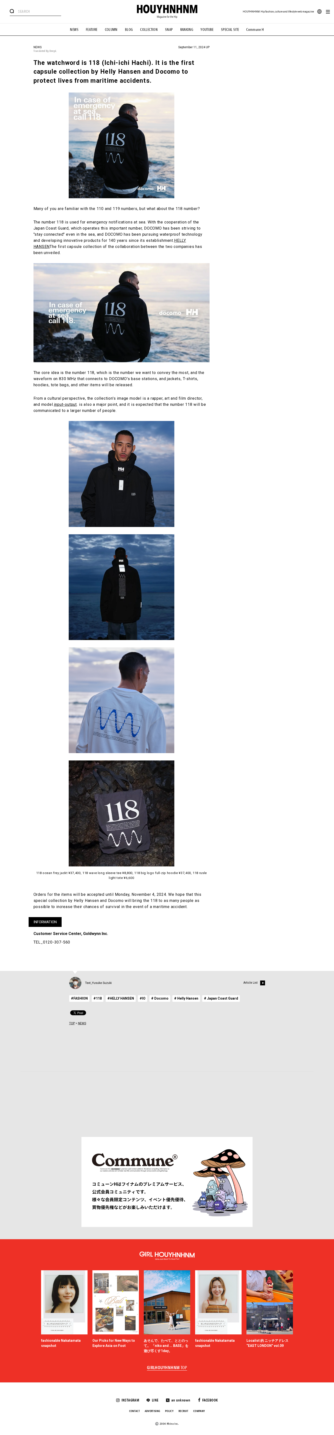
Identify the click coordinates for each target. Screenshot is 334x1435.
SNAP (169, 29)
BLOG (129, 29)
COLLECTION (149, 29)
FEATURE (92, 29)
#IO (142, 998)
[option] (64, 1311)
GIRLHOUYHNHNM (167, 1368)
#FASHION (79, 998)
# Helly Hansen (186, 998)
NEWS (74, 29)
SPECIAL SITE (230, 29)
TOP (72, 1023)
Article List (250, 982)
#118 (97, 998)
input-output (65, 404)
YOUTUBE (207, 29)
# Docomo (159, 998)
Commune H (255, 29)
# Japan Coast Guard (221, 998)
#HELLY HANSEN (120, 998)
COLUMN (111, 29)
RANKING (186, 29)
